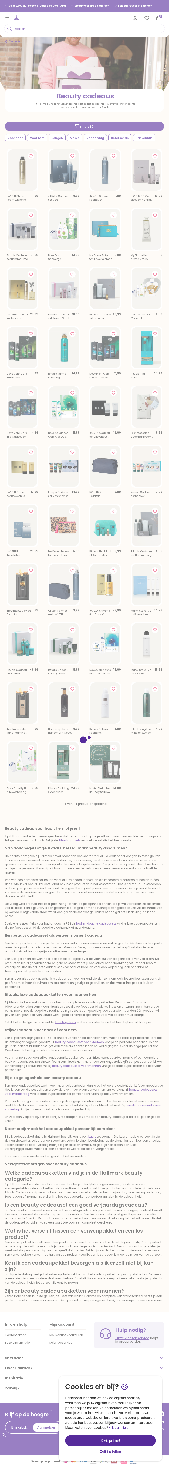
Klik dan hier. (118, 1428)
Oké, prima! (110, 1440)
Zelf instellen (110, 1451)
